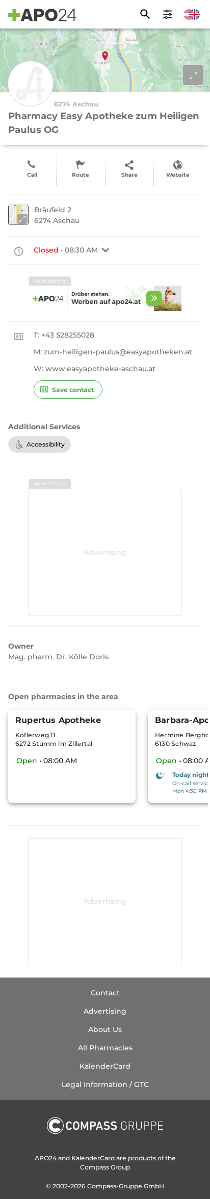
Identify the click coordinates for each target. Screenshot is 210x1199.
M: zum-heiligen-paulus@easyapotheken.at (113, 351)
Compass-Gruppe (115, 1186)
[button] (105, 250)
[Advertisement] (105, 552)
